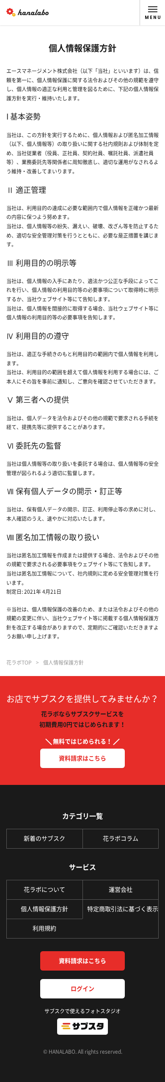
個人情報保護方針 (44, 909)
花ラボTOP (19, 662)
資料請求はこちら (82, 758)
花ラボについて (44, 890)
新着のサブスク (44, 838)
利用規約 (44, 928)
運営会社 (120, 890)
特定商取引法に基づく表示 (122, 909)
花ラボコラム (120, 838)
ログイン (82, 989)
